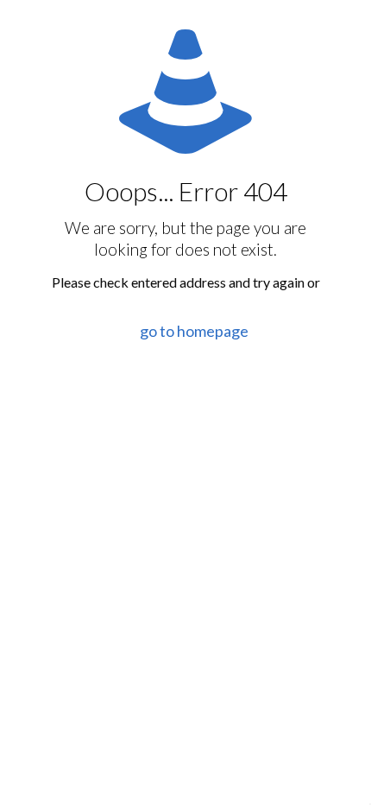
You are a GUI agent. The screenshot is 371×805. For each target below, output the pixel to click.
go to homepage (194, 330)
